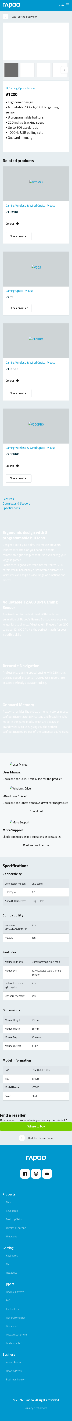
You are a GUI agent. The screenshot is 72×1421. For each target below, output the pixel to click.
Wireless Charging (16, 1228)
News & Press (14, 1371)
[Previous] (64, 69)
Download (36, 811)
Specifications (11, 508)
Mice (8, 1202)
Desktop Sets (14, 1219)
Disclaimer (12, 1326)
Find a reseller (13, 1343)
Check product (18, 236)
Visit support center (36, 845)
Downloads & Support (16, 503)
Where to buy (36, 1126)
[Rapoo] (11, 5)
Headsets (11, 1273)
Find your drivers (15, 1292)
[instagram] (36, 1174)
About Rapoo (13, 1362)
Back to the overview (24, 17)
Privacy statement (16, 1335)
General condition (16, 1318)
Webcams (11, 1236)
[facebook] (25, 1174)
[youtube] (47, 1174)
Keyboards (12, 1211)
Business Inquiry (15, 1379)
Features (8, 499)
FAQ (8, 1300)
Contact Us (12, 1309)
